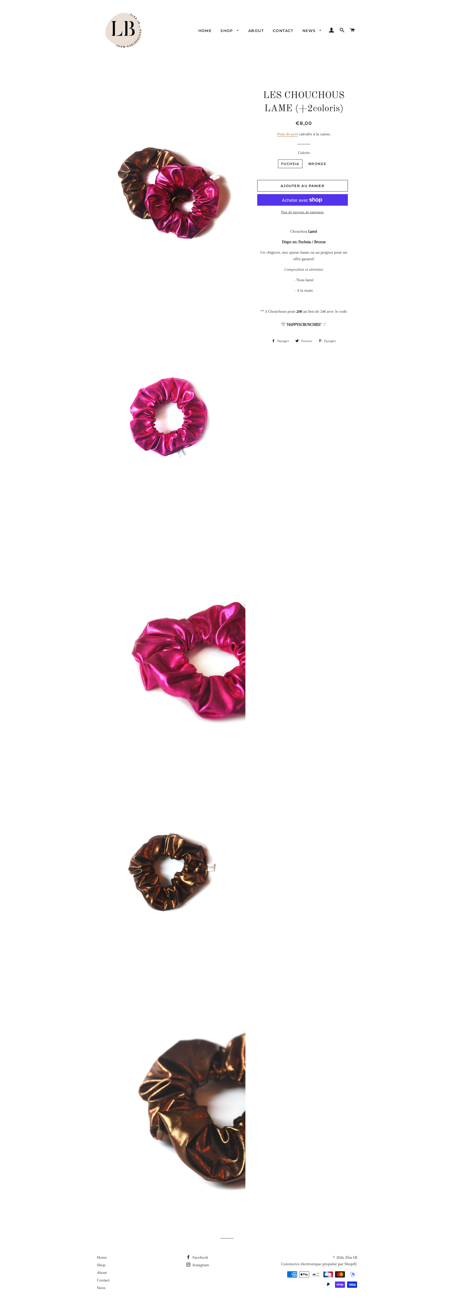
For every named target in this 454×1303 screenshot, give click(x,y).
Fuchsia (290, 164)
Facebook (200, 1257)
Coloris (304, 152)
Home (205, 30)
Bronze (317, 164)
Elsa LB (351, 1257)
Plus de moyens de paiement (302, 212)
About (256, 30)
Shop (227, 30)
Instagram (200, 1265)
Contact (283, 30)
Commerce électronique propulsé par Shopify (319, 1264)
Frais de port (287, 134)
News (309, 30)
